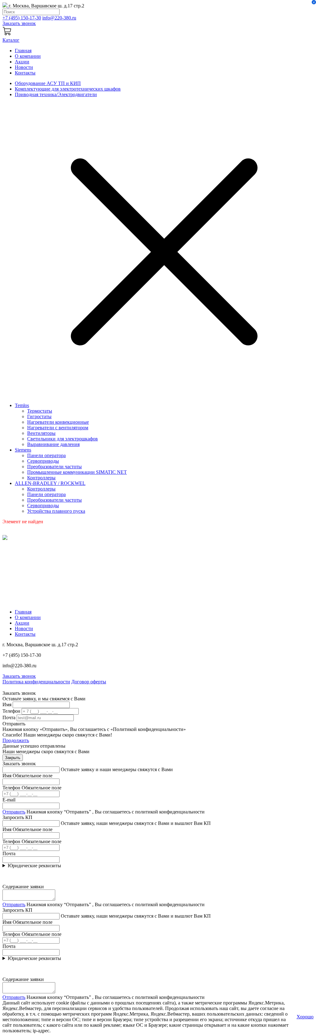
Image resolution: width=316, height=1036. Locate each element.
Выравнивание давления (53, 444)
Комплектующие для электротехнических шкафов (68, 88)
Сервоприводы (43, 461)
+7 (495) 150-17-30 (21, 17)
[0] (7, 34)
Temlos (22, 405)
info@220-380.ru (59, 17)
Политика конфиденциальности (36, 681)
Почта (8, 717)
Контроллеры (41, 477)
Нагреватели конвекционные (58, 422)
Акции (22, 61)
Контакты (25, 72)
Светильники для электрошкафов (62, 438)
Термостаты (39, 411)
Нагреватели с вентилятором (57, 427)
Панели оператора (46, 455)
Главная (23, 50)
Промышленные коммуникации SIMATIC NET (77, 472)
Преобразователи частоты (54, 466)
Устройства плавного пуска (56, 511)
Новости (24, 67)
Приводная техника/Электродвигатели (56, 94)
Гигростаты (39, 416)
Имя (6, 704)
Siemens (23, 449)
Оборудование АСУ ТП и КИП (48, 83)
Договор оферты (88, 681)
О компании (28, 56)
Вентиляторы (41, 433)
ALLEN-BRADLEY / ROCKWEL (50, 483)
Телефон (11, 711)
